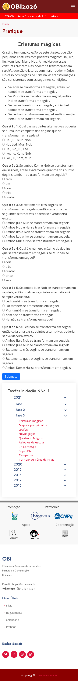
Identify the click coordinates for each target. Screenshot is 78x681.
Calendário (12, 620)
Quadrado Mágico (31, 438)
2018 (18, 475)
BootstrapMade (48, 675)
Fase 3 (20, 415)
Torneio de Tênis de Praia (36, 459)
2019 (18, 470)
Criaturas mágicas (31, 421)
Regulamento (14, 612)
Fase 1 (20, 404)
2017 (17, 480)
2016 (18, 485)
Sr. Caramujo (27, 447)
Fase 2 (20, 410)
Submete (11, 376)
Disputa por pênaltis (33, 425)
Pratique (11, 627)
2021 (18, 397)
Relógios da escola (31, 442)
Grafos (23, 429)
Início (5, 24)
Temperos (26, 455)
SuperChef (26, 451)
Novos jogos (27, 434)
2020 (18, 464)
